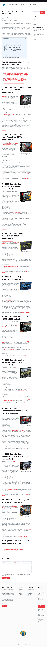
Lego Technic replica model (24, 390)
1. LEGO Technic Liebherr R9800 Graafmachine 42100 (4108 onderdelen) (12, 41)
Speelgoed (15, 20)
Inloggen (20, 593)
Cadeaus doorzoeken (14, 4)
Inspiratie (23, 4)
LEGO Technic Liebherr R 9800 (9, 114)
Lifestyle (34, 23)
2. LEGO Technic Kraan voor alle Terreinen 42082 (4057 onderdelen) (12, 44)
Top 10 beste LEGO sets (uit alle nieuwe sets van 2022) (14, 549)
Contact (35, 4)
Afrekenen (20, 594)
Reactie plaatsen (6, 578)
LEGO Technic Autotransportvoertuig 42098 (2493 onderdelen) (15, 80)
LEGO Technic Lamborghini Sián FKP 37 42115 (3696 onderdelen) (16, 75)
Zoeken (34, 10)
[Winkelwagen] (44, 4)
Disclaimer (40, 610)
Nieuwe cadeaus (31, 589)
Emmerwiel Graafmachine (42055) (9, 194)
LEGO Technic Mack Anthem (8, 349)
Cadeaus (34, 19)
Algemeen (35, 18)
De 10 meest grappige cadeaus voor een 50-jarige (38, 34)
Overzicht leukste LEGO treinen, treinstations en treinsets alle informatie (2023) (38, 30)
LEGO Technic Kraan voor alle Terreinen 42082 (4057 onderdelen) (16, 73)
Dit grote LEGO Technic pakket (7, 241)
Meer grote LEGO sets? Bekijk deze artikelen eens (11, 57)
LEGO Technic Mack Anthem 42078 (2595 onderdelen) (14, 78)
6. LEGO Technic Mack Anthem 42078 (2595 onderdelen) (12, 50)
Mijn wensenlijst (21, 590)
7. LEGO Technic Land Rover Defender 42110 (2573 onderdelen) (13, 51)
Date (34, 20)
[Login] (41, 4)
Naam (4, 562)
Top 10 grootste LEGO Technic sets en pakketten (10, 39)
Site (23, 562)
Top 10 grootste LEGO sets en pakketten (11, 550)
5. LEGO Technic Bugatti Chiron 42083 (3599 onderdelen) (12, 49)
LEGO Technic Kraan (6, 163)
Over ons (30, 4)
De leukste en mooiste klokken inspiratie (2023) (38, 38)
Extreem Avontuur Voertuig (12, 489)
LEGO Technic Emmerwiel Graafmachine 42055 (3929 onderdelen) (16, 74)
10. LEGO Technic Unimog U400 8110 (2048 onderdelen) (12, 56)
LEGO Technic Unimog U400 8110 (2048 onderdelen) (14, 83)
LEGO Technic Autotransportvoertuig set (19, 430)
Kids (34, 21)
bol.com (26, 178)
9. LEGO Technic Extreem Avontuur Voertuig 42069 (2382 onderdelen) (12, 55)
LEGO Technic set (7, 282)
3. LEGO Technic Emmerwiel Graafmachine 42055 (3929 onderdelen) (12, 46)
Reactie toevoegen (6, 565)
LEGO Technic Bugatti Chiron (9, 300)
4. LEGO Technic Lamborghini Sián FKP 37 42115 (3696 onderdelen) (11, 48)
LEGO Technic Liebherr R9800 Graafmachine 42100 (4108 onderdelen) (17, 72)
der (12, 400)
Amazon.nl (4, 130)
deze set (13, 438)
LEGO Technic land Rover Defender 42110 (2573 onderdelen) (15, 79)
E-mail (14, 562)
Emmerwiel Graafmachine (16, 212)
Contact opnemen (41, 606)
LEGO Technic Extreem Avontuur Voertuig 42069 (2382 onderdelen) (16, 81)
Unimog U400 (28, 529)
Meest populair (31, 590)
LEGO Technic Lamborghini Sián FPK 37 (11, 266)
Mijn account (21, 589)
